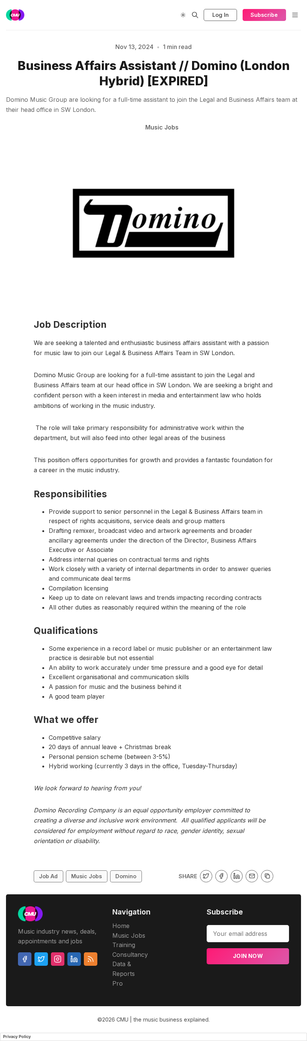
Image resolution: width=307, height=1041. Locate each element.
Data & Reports (123, 968)
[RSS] (90, 959)
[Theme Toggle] (183, 15)
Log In (220, 15)
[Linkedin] (74, 959)
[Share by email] (252, 876)
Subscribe (264, 15)
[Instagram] (57, 959)
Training (123, 945)
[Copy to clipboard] (267, 876)
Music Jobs (86, 876)
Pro (117, 983)
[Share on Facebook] (221, 876)
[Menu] (295, 15)
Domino (125, 876)
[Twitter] (41, 959)
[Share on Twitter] (206, 876)
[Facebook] (24, 959)
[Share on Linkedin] (237, 876)
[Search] (195, 15)
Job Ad (48, 876)
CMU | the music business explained (162, 1019)
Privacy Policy (17, 1036)
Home (121, 925)
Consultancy (130, 954)
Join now (248, 956)
